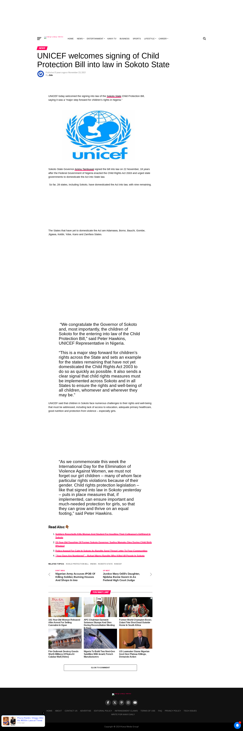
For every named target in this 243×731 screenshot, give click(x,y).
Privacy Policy (173, 711)
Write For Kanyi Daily (123, 714)
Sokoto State (114, 96)
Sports (137, 39)
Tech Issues (190, 711)
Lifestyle (149, 39)
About (58, 711)
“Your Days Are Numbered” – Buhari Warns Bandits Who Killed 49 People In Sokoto (100, 556)
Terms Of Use (147, 711)
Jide (50, 75)
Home (71, 39)
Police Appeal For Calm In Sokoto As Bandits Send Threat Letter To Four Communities (101, 551)
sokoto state (106, 564)
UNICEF (118, 564)
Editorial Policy (103, 711)
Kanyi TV (111, 39)
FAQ (160, 711)
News (80, 39)
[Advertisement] (121, 17)
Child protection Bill (78, 564)
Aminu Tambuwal (84, 169)
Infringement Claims (126, 711)
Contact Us (71, 711)
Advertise (85, 711)
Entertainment (95, 39)
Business (124, 39)
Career (163, 39)
